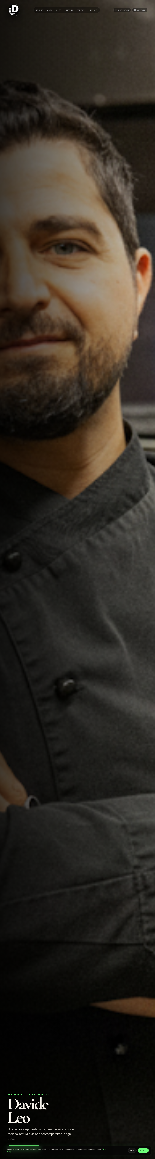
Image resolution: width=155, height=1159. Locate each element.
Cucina (39, 10)
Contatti (93, 10)
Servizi (69, 10)
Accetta (143, 1150)
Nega (132, 1150)
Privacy (81, 10)
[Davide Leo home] (14, 10)
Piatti (59, 10)
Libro (50, 10)
